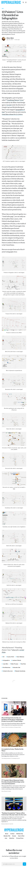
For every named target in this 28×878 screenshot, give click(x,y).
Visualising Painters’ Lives (14, 100)
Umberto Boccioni (8, 671)
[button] (19, 833)
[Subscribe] (24, 864)
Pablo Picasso (14, 664)
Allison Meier (10, 38)
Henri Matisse (20, 656)
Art (3, 8)
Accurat (8, 105)
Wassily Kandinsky (20, 671)
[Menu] (26, 2)
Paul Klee (23, 664)
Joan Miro (5, 664)
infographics (6, 660)
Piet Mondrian (6, 667)
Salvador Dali (16, 667)
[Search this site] (23, 2)
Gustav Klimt (10, 656)
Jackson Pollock (16, 660)
